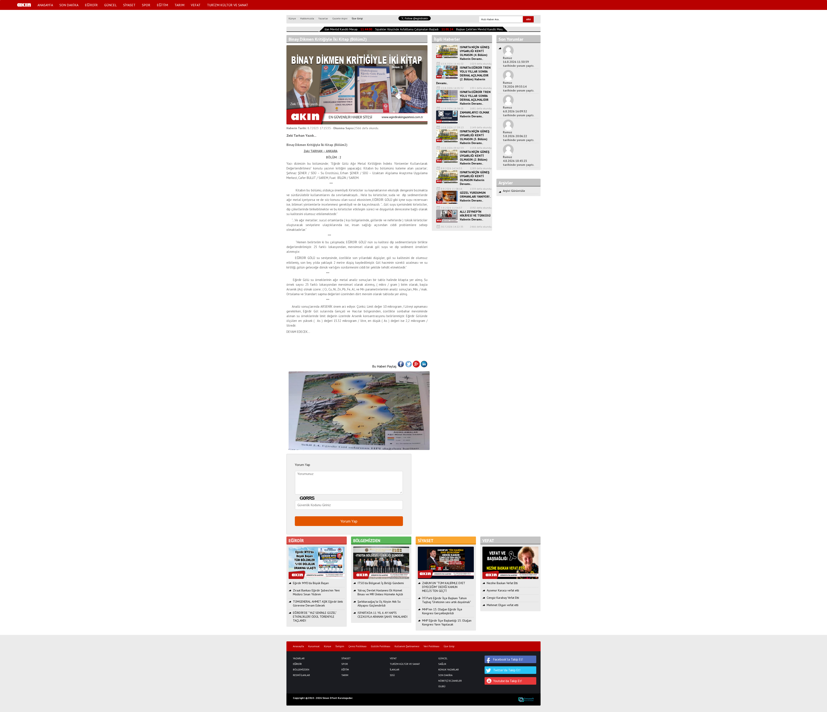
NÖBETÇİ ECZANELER (450, 680)
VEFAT (196, 5)
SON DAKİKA (68, 5)
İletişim (340, 646)
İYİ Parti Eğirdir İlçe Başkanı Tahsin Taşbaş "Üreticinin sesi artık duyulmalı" (446, 600)
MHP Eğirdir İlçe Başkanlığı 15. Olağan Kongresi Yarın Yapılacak (446, 622)
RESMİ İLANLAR (301, 675)
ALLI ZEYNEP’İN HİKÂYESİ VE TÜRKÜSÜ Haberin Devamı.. (475, 215)
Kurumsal (314, 646)
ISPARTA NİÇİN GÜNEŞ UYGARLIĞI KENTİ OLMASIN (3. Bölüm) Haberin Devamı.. (474, 137)
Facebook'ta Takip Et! (508, 659)
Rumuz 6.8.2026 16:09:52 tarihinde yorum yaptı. (518, 111)
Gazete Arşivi (339, 18)
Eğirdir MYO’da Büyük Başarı (311, 583)
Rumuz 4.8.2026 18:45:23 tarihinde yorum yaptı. (518, 161)
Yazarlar (323, 18)
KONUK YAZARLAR (448, 669)
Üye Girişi (357, 18)
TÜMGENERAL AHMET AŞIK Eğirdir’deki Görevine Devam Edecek (318, 603)
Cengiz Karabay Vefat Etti (503, 598)
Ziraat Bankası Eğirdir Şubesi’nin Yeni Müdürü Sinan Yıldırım (316, 592)
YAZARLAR (299, 658)
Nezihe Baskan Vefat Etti (502, 583)
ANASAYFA (45, 5)
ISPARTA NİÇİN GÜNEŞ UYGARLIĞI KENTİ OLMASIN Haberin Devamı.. (474, 178)
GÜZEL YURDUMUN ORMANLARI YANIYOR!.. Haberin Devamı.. (475, 196)
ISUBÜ (441, 686)
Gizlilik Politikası (380, 646)
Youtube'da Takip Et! (507, 681)
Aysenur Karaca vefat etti (503, 590)
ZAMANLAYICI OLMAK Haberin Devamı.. (474, 114)
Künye (292, 18)
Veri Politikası (431, 646)
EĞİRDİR (91, 5)
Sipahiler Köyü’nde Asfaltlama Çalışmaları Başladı (398, 29)
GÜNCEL (110, 5)
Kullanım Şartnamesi (407, 646)
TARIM (179, 5)
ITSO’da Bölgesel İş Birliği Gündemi (381, 583)
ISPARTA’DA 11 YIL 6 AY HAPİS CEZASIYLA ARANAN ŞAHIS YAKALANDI (382, 615)
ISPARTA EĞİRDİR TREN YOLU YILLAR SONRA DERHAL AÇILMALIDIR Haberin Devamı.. (475, 97)
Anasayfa (298, 646)
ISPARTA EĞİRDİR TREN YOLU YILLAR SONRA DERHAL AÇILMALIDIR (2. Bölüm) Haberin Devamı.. (463, 75)
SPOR (146, 5)
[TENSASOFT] (526, 699)
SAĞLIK (442, 664)
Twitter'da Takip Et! (506, 670)
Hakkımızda (307, 18)
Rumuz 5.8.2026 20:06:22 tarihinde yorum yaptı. (518, 136)
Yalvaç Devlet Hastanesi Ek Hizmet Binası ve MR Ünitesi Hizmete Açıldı (380, 592)
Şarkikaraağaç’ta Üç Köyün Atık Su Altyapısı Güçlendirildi (379, 603)
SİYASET (129, 5)
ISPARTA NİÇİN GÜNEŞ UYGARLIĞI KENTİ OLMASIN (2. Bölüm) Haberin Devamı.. (474, 157)
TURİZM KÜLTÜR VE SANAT (227, 5)
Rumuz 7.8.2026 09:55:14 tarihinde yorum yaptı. (518, 86)
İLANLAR (394, 669)
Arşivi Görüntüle (514, 191)
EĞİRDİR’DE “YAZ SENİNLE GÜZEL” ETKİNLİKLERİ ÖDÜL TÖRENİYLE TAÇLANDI (314, 616)
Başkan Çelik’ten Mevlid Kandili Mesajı (472, 29)
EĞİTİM (162, 5)
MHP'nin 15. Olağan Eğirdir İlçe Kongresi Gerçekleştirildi (442, 611)
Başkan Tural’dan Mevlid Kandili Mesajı (324, 29)
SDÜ (392, 675)
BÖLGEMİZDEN (301, 669)
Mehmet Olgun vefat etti (502, 605)
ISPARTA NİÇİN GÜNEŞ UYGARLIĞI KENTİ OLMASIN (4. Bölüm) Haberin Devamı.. (474, 53)
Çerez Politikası (357, 646)
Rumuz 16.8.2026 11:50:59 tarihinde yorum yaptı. (518, 62)
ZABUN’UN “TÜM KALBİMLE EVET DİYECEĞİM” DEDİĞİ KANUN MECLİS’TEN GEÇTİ (443, 587)
